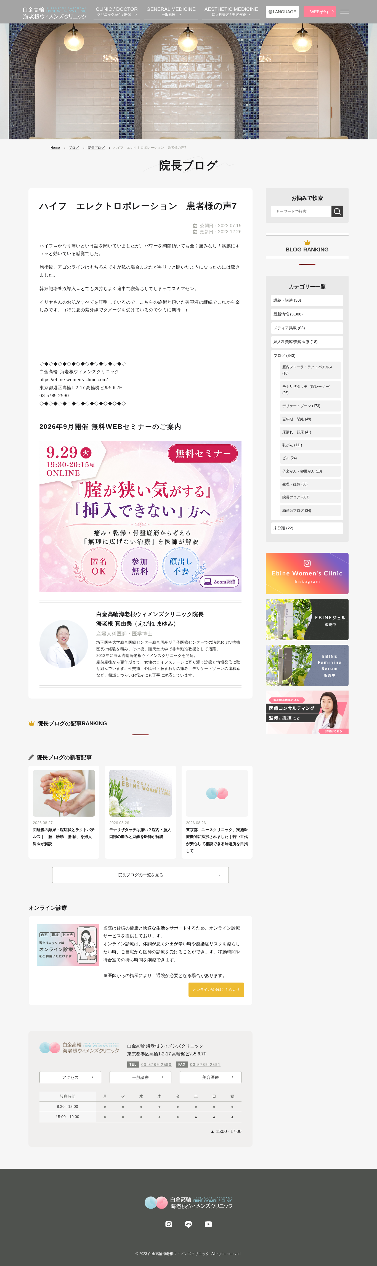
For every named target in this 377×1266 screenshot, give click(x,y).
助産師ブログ (293, 510)
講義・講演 (283, 300)
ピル (286, 458)
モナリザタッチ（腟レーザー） (307, 386)
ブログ (279, 355)
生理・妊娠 (291, 484)
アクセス (70, 1077)
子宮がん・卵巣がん (298, 471)
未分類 (279, 528)
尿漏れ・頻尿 (293, 432)
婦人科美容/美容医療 (291, 341)
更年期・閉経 (293, 419)
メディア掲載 (285, 328)
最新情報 (281, 314)
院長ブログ (291, 497)
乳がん (287, 445)
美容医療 (210, 1077)
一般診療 (140, 1077)
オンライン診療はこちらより (216, 990)
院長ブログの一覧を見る (140, 874)
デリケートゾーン (296, 406)
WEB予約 (319, 11)
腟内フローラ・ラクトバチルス (307, 367)
